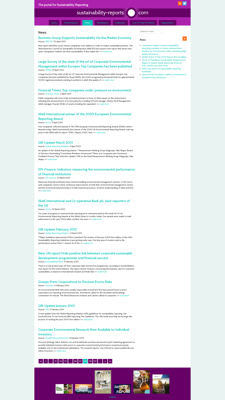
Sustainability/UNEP (54, 261)
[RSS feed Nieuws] (185, 40)
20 (60, 361)
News (87, 22)
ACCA (48, 122)
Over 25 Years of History (143, 22)
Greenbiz (49, 285)
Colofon (112, 397)
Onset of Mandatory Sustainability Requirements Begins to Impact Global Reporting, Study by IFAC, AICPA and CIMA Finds (164, 63)
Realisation (120, 22)
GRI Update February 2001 (57, 229)
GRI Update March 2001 (55, 142)
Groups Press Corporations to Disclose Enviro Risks (75, 282)
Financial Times (52, 94)
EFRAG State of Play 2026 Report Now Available (164, 57)
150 (95, 361)
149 (90, 361)
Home (54, 22)
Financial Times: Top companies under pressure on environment (84, 90)
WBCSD (49, 41)
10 (56, 361)
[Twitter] (185, 5)
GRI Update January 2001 (56, 306)
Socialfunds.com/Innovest (56, 338)
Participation (102, 22)
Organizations (167, 22)
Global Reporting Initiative (57, 146)
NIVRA (48, 70)
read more (107, 51)
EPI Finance (50, 178)
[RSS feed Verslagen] (180, 5)
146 (75, 361)
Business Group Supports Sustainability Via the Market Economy (84, 38)
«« (41, 361)
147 (80, 361)
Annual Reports (71, 22)
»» (110, 361)
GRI (47, 309)
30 (65, 361)
